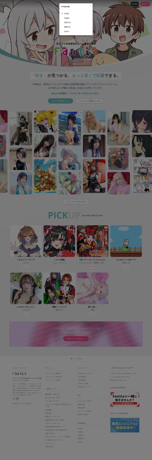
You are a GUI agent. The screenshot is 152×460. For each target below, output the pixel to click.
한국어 (66, 31)
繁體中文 (67, 27)
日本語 (66, 13)
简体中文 (67, 22)
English (66, 18)
